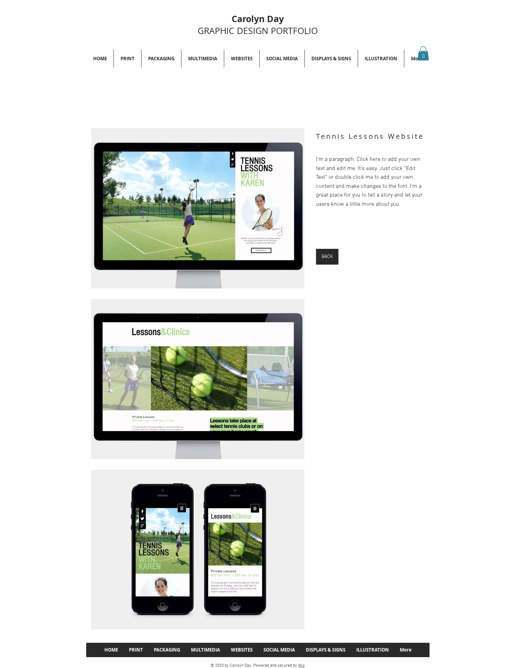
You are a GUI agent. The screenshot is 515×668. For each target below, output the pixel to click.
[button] (423, 53)
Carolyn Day (258, 19)
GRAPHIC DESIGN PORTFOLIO (258, 30)
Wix (301, 665)
